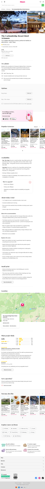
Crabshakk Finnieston (15, 405)
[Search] (43, 5)
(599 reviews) (6, 44)
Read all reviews (7, 370)
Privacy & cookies (18, 483)
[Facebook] (36, 479)
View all (36, 126)
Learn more (29, 103)
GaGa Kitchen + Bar (24, 405)
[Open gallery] (22, 22)
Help (2, 464)
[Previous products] (39, 127)
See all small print (7, 282)
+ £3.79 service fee (4, 52)
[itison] (22, 1)
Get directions (13, 326)
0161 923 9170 (6, 323)
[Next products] (42, 127)
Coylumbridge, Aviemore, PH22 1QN (10, 46)
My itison (3, 460)
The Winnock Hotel (33, 138)
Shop (2, 457)
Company (3, 467)
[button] (22, 150)
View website (6, 326)
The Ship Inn (13, 138)
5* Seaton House (24, 138)
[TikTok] (43, 479)
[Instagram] (39, 479)
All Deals (3, 9)
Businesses (3, 470)
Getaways (8, 9)
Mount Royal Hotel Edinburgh (4, 139)
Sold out (7, 55)
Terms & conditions (26, 483)
